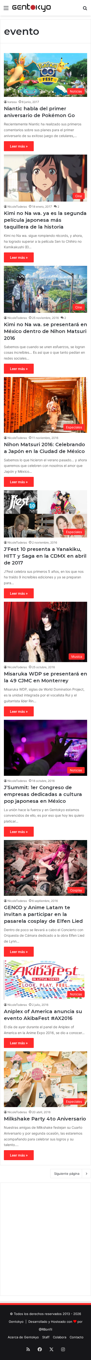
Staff (46, 1337)
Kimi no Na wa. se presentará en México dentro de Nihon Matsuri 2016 (45, 331)
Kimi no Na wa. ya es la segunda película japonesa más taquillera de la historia (45, 220)
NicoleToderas (17, 206)
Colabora (59, 1337)
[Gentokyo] (31, 7)
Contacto (76, 1337)
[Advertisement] (45, 1239)
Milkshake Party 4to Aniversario (45, 1119)
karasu (12, 102)
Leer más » (19, 146)
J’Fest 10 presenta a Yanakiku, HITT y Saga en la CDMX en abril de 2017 (45, 556)
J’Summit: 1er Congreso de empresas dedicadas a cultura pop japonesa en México (43, 794)
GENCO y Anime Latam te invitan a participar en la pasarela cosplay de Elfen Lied (43, 914)
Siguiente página (66, 1173)
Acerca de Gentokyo (23, 1337)
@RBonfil (45, 1329)
